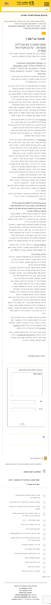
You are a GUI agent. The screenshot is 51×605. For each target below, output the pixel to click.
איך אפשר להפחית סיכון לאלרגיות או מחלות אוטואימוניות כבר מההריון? (26, 514)
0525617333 (22, 593)
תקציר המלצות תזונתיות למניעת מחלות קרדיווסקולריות (27, 496)
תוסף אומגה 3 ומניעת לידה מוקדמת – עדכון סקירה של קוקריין (24, 482)
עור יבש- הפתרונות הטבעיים (31, 545)
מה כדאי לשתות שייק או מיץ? (30, 525)
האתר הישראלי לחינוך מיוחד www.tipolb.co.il (25, 533)
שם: (41, 401)
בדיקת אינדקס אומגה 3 (25, 335)
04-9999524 (23, 588)
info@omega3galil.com (23, 595)
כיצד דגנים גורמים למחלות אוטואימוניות (27, 553)
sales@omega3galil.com (22, 597)
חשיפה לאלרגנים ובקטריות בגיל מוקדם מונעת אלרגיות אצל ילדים (25, 539)
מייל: (40, 409)
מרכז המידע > (41, 24)
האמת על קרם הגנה (34, 567)
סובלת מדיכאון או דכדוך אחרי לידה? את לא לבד (24, 502)
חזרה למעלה (46, 577)
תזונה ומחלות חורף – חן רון (31, 520)
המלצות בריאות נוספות (33, 26)
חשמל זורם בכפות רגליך (32, 549)
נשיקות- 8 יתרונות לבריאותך (31, 571)
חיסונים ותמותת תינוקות (32, 558)
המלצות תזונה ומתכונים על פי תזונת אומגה (23, 464)
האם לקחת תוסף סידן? (33, 529)
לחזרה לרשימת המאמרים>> (36, 356)
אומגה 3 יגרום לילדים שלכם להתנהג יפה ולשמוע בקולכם (24, 507)
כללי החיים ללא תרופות (32, 562)
